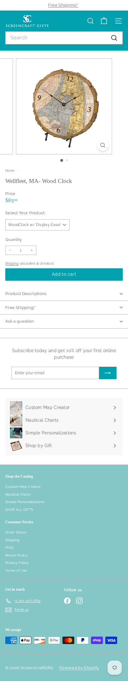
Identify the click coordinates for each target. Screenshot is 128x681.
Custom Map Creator (23, 487)
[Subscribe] (108, 373)
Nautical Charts (18, 495)
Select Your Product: (25, 213)
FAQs (9, 548)
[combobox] (64, 37)
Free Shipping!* (63, 5)
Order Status (16, 532)
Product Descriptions (26, 293)
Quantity (13, 239)
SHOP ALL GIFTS (19, 510)
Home (10, 170)
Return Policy (16, 555)
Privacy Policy (17, 563)
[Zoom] (103, 145)
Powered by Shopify (79, 667)
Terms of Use (16, 571)
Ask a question (19, 321)
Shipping (11, 263)
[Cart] (104, 21)
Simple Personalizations (24, 502)
